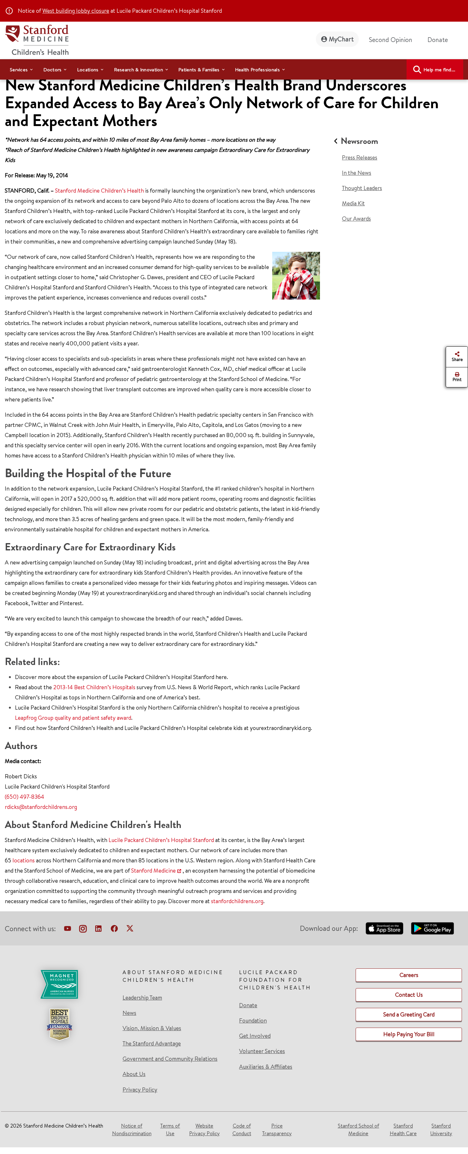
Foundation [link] (253, 1020)
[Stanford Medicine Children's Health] (36, 39)
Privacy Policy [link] (140, 1090)
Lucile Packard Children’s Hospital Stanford (161, 840)
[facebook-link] (114, 929)
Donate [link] (438, 39)
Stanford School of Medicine (358, 1129)
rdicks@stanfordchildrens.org (41, 807)
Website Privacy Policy (204, 1129)
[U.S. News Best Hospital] (59, 1024)
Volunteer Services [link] (262, 1051)
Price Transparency (277, 1129)
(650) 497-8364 (24, 797)
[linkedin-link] (98, 929)
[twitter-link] (130, 929)
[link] (59, 1031)
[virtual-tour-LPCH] (67, 929)
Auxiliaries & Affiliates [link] (265, 1067)
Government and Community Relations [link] (170, 1059)
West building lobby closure (75, 11)
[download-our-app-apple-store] (384, 928)
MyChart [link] (341, 39)
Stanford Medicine (153, 870)
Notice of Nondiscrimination (132, 1129)
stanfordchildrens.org (237, 901)
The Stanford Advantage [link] (152, 1043)
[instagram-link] (83, 929)
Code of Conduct (241, 1129)
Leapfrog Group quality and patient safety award (73, 718)
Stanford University (441, 1129)
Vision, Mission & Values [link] (152, 1028)
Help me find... (439, 69)
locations (23, 860)
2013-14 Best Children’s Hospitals (94, 687)
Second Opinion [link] (390, 39)
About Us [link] (134, 1074)
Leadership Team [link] (142, 998)
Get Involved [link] (255, 1036)
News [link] (129, 1013)
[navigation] (234, 69)
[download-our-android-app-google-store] (432, 928)
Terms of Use (170, 1129)
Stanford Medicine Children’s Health (99, 191)
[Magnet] (59, 984)
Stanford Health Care (403, 1129)
